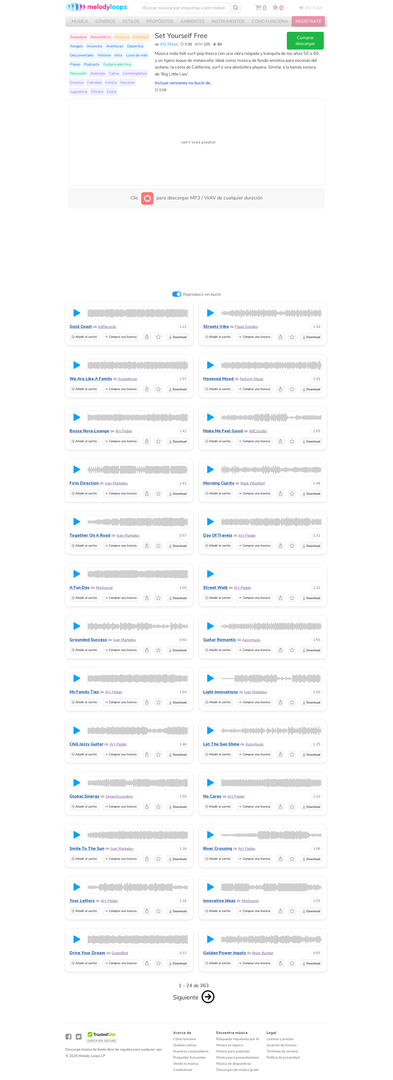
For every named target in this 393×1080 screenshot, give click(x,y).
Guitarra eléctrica (117, 64)
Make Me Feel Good (223, 431)
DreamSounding (119, 796)
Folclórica (141, 37)
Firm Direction (84, 483)
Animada (97, 73)
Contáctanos (182, 1069)
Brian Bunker (262, 953)
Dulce (111, 91)
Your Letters (82, 900)
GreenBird (119, 953)
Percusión (78, 73)
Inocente (127, 82)
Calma (114, 73)
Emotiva (76, 82)
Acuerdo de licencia (281, 1045)
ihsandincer (127, 378)
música (80, 21)
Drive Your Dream (87, 953)
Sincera (97, 91)
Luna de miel (136, 55)
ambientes (192, 21)
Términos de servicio (282, 1051)
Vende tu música (185, 1063)
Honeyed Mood (218, 378)
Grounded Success (88, 639)
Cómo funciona (184, 1039)
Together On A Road (90, 535)
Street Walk (215, 587)
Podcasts (91, 64)
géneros (105, 21)
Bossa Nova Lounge (89, 431)
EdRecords (107, 326)
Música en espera (229, 1045)
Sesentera (78, 37)
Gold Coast (81, 326)
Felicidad (94, 82)
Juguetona (78, 91)
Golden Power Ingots (224, 953)
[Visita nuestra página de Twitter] (79, 1036)
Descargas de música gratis (237, 1069)
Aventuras (114, 46)
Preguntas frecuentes (189, 1057)
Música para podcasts (233, 1051)
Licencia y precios (280, 1039)
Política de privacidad (283, 1057)
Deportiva (135, 46)
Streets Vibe (216, 326)
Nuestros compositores (191, 1051)
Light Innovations (220, 692)
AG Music (169, 44)
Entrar (313, 8)
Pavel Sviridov (246, 326)
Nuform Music (252, 378)
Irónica (111, 82)
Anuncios (94, 46)
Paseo (75, 64)
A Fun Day (80, 587)
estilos (131, 21)
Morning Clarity (218, 483)
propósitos (160, 21)
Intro (118, 55)
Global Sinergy (84, 796)
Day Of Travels (217, 535)
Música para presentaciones (237, 1057)
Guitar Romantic (219, 639)
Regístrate (308, 21)
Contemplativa (135, 73)
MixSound (104, 587)
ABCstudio (258, 431)
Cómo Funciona (270, 21)
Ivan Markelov (116, 483)
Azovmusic (251, 639)
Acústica (122, 37)
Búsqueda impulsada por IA (237, 1039)
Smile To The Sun (87, 848)
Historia (104, 55)
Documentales (82, 55)
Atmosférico (100, 37)
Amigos (76, 46)
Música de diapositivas (233, 1063)
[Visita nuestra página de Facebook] (68, 1036)
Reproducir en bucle (202, 294)
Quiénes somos (184, 1045)
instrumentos (228, 21)
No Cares (212, 796)
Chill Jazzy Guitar (86, 744)
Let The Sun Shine (221, 744)
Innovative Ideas (219, 900)
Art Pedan (123, 431)
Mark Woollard (252, 483)
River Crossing (217, 848)
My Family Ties (84, 692)
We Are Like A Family (91, 378)
